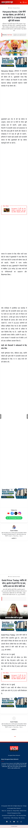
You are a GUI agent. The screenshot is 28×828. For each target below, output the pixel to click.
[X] (16, 538)
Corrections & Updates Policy (9, 815)
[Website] (12, 538)
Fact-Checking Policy (21, 815)
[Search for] (21, 3)
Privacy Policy (16, 810)
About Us (4, 810)
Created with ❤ (14, 826)
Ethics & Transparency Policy (14, 813)
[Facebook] (14, 538)
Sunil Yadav (9, 34)
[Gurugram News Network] (7, 2)
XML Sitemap (22, 817)
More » (21, 535)
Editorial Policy (7, 817)
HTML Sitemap (14, 817)
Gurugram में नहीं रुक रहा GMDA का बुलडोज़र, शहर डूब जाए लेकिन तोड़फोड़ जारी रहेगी (18, 210)
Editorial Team (23, 810)
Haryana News (16, 8)
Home (10, 8)
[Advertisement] (14, 103)
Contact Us (9, 810)
